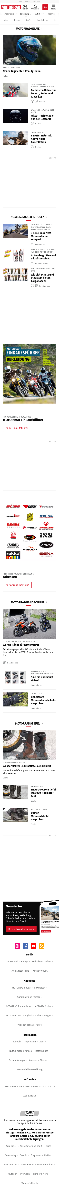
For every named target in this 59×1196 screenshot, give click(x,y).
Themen (44, 1060)
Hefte (27, 1)
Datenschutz (41, 1051)
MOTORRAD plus (43, 1006)
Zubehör (38, 14)
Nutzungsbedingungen (20, 1051)
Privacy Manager (17, 1060)
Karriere (33, 1060)
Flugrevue (35, 1155)
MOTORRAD (10, 1086)
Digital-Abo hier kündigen (38, 1015)
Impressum (30, 1041)
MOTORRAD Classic (34, 1086)
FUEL (50, 1086)
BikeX (48, 1146)
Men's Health (27, 1164)
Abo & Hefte (29, 1095)
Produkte (36, 1)
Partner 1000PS (40, 970)
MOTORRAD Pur (13, 1015)
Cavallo (23, 1155)
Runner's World (41, 1174)
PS (20, 1086)
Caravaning (10, 1155)
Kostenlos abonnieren (21, 929)
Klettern (48, 1155)
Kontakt (17, 1041)
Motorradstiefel (27, 723)
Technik (51, 14)
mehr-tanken (10, 1164)
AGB (41, 1041)
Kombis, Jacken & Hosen (28, 217)
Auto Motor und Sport (31, 1146)
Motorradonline (45, 1164)
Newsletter (39, 987)
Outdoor (12, 1174)
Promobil (25, 1174)
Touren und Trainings (17, 961)
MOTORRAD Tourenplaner (18, 1006)
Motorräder (9, 14)
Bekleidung (24, 14)
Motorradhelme (27, 28)
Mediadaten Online (40, 961)
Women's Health (29, 1183)
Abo (20, 1)
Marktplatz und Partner (28, 997)
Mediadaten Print (20, 970)
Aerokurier (11, 1146)
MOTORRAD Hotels (21, 987)
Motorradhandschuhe (27, 602)
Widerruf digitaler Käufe (30, 1025)
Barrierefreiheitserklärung (29, 1069)
